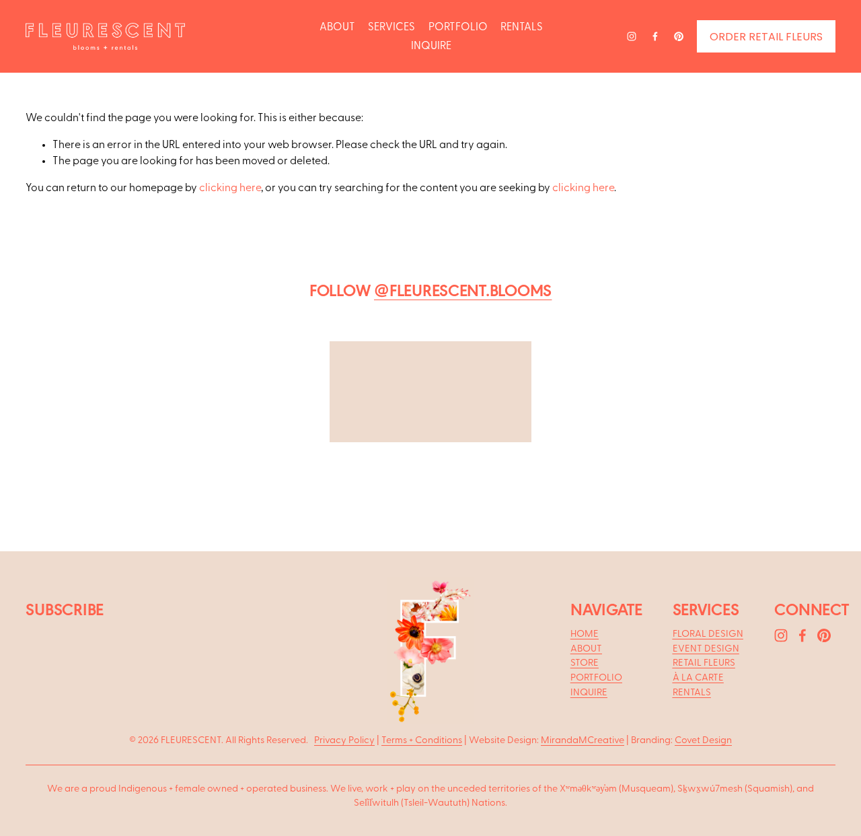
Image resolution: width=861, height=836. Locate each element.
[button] (178, 417)
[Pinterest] (678, 36)
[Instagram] (631, 36)
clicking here (230, 187)
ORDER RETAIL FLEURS (766, 36)
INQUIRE (431, 45)
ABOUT (337, 27)
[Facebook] (655, 36)
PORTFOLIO (458, 27)
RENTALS (521, 27)
